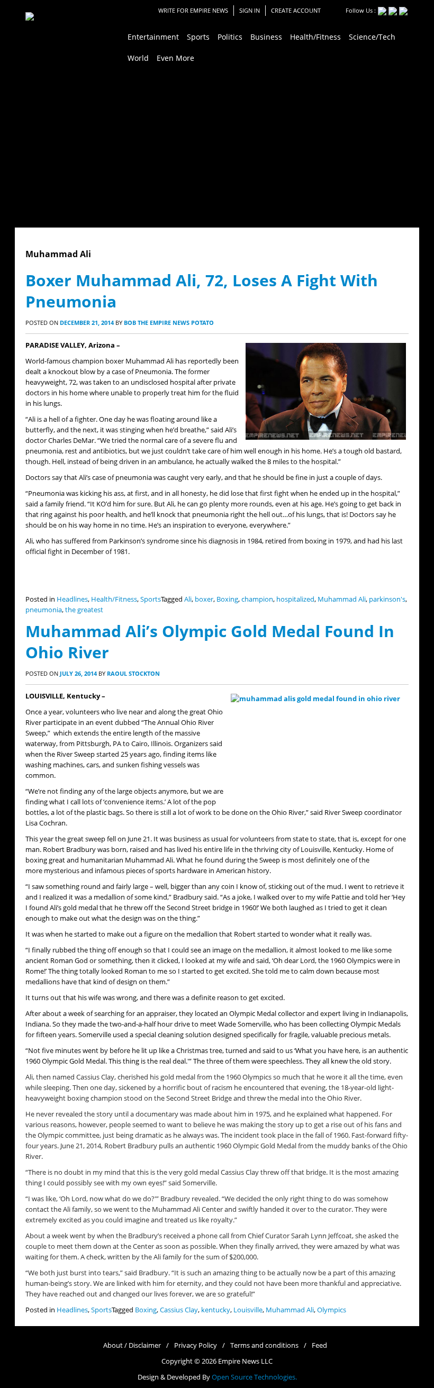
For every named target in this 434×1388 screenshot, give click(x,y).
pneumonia (43, 609)
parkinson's (387, 599)
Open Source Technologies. (254, 1377)
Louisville (248, 1309)
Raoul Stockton (133, 673)
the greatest (84, 609)
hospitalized (295, 599)
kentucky (215, 1309)
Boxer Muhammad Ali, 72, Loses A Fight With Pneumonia (201, 290)
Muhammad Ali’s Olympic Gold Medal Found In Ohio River (209, 641)
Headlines (72, 599)
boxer (204, 599)
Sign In (249, 10)
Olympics (331, 1309)
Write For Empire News (193, 10)
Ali (188, 599)
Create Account (296, 10)
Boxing (227, 599)
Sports (150, 599)
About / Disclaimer (132, 1345)
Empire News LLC (245, 1361)
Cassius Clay (179, 1309)
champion (257, 599)
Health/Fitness (114, 599)
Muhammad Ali (342, 599)
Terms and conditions (264, 1345)
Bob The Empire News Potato (169, 322)
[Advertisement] (217, 148)
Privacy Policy (195, 1345)
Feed (319, 1345)
